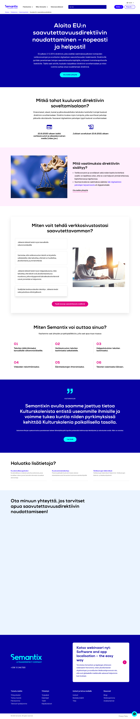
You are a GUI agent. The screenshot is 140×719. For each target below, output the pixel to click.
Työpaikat (45, 695)
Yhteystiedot (15, 695)
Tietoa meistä (16, 698)
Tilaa (74, 701)
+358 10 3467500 (18, 667)
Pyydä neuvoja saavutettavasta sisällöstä (70, 304)
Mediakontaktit (78, 698)
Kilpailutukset (47, 704)
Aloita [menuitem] (118, 7)
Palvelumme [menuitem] (27, 7)
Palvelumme (15, 701)
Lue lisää (70, 439)
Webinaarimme (109, 698)
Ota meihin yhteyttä (70, 75)
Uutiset (75, 695)
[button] (134, 714)
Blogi (105, 695)
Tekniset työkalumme (19, 704)
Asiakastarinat (109, 701)
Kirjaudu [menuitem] (129, 7)
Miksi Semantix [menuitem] (41, 7)
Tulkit (44, 701)
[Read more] (125, 662)
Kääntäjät (45, 698)
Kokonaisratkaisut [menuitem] (57, 7)
